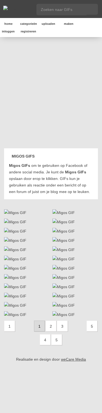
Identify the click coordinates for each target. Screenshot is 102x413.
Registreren (28, 31)
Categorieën (28, 23)
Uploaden (48, 23)
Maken (68, 23)
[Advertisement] (51, 94)
